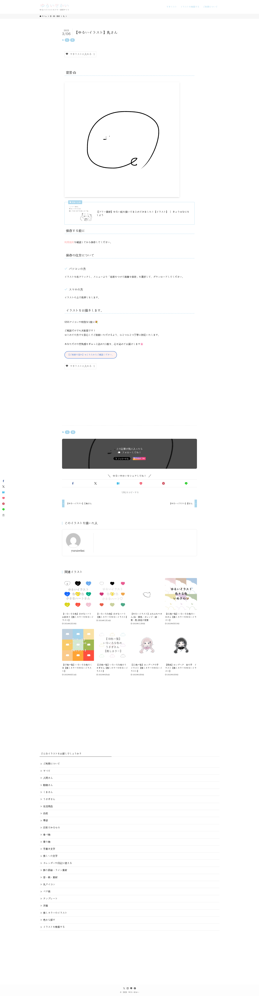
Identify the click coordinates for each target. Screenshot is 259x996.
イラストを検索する (54, 927)
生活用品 (48, 806)
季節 (45, 820)
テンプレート (50, 898)
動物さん (48, 785)
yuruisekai (77, 550)
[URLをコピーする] (3, 515)
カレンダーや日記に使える (57, 863)
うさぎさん (49, 799)
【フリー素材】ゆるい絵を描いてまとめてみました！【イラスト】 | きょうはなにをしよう (142, 214)
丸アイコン (49, 884)
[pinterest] (135, 988)
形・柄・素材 (50, 877)
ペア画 (46, 891)
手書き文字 (49, 849)
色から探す (49, 920)
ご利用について (51, 763)
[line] (131, 988)
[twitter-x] (124, 988)
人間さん (48, 778)
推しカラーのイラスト (55, 913)
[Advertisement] (129, 400)
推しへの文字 (50, 856)
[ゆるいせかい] (55, 6)
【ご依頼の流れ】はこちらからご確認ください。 (91, 354)
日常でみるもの (51, 827)
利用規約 (69, 242)
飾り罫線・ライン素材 (55, 870)
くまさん (48, 792)
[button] (72, 483)
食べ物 (46, 834)
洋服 (45, 905)
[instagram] (127, 988)
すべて (46, 771)
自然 (45, 813)
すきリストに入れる (81, 54)
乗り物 (46, 842)
